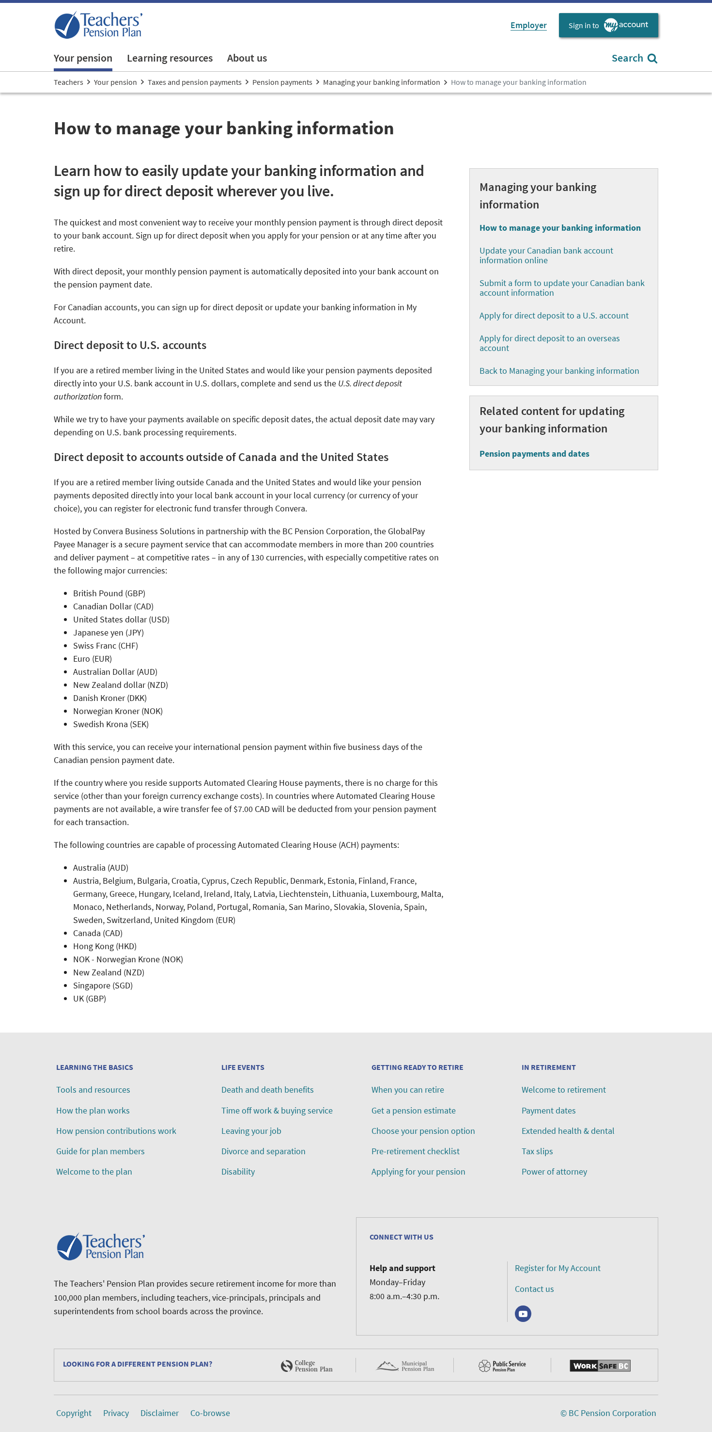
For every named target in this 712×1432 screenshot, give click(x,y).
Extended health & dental (568, 1130)
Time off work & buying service (277, 1110)
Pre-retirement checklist (415, 1151)
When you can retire (407, 1089)
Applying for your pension (418, 1171)
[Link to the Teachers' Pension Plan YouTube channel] (523, 1313)
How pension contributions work (116, 1130)
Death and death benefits (267, 1089)
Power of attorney (554, 1171)
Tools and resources (93, 1089)
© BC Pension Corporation (608, 1412)
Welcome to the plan (94, 1171)
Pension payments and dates (534, 453)
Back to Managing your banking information (559, 370)
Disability (238, 1171)
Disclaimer (159, 1412)
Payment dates (549, 1110)
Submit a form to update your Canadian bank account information (562, 287)
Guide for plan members (100, 1151)
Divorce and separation (263, 1151)
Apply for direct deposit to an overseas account (550, 343)
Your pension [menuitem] (83, 57)
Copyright (74, 1412)
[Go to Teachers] (100, 25)
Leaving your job (251, 1130)
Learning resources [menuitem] (170, 57)
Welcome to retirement (564, 1089)
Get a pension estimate (413, 1110)
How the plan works (93, 1110)
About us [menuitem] (247, 57)
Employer (529, 25)
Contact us (534, 1288)
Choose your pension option (423, 1130)
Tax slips (537, 1151)
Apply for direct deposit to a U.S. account (554, 315)
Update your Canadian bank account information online (546, 255)
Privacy (116, 1412)
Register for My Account (558, 1267)
